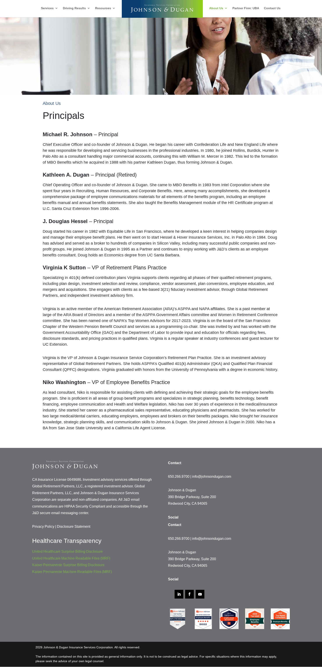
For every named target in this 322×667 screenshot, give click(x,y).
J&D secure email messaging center (60, 513)
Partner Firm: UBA (245, 8)
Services (47, 8)
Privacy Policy (43, 526)
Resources (103, 8)
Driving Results (74, 8)
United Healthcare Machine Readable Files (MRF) (71, 558)
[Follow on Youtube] (200, 594)
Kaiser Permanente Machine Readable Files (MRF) (72, 572)
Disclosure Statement (73, 526)
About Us (216, 8)
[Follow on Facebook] (189, 594)
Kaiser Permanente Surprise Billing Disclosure (68, 565)
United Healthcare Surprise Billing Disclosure (67, 551)
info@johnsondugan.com (211, 476)
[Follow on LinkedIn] (179, 594)
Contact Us (272, 8)
